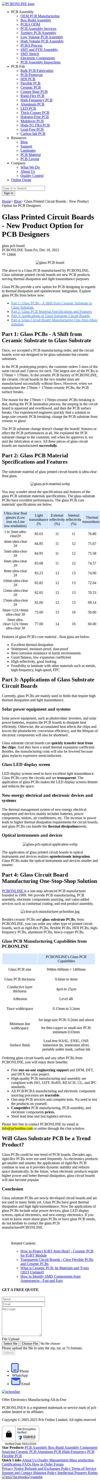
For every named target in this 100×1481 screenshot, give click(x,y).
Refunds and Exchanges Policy (48, 1468)
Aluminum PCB (32, 104)
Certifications (12, 1464)
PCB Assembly (36, 1447)
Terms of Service (83, 1468)
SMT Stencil (29, 54)
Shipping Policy (45, 1473)
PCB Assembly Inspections (40, 62)
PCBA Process (31, 45)
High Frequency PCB (36, 100)
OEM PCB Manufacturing (40, 16)
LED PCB (28, 108)
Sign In (8, 193)
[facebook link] (18, 1477)
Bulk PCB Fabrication (36, 71)
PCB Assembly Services (38, 29)
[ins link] (6, 1477)
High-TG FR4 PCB (35, 125)
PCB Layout (29, 159)
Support (26, 146)
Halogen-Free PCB (34, 117)
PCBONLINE (13, 891)
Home (6, 201)
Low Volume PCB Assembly (41, 37)
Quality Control (31, 176)
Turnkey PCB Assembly (38, 33)
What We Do (30, 167)
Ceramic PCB (30, 87)
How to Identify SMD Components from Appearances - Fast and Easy (50, 1278)
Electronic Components (37, 58)
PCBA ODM (30, 24)
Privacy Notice (13, 1468)
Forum (58, 1464)
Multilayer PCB (32, 121)
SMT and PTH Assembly (39, 50)
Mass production (81, 1460)
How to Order (43, 1464)
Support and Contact (17, 1473)
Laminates (28, 150)
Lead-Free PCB (32, 129)
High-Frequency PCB (78, 1452)
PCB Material (30, 155)
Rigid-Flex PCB (32, 96)
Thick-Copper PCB (34, 113)
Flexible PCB (30, 83)
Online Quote (21, 180)
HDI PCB (27, 79)
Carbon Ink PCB (32, 134)
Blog (24, 142)
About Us (27, 171)
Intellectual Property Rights (77, 1473)
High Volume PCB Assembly (42, 41)
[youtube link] (35, 1477)
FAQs (27, 1464)
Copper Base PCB (34, 92)
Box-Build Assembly (64, 1447)
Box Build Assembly (35, 20)
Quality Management (53, 1460)
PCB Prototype (31, 75)
